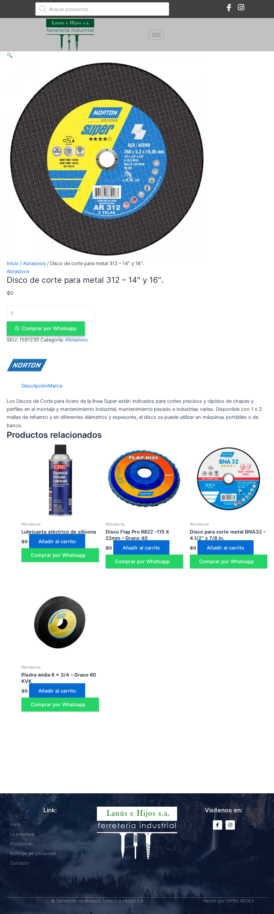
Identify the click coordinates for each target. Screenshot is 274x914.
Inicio (13, 263)
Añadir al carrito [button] (57, 542)
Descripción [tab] (34, 386)
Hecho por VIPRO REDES (228, 900)
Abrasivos (34, 263)
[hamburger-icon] (156, 35)
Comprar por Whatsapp (49, 328)
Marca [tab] (55, 386)
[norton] (27, 365)
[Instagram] (241, 7)
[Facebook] (229, 7)
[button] (10, 55)
